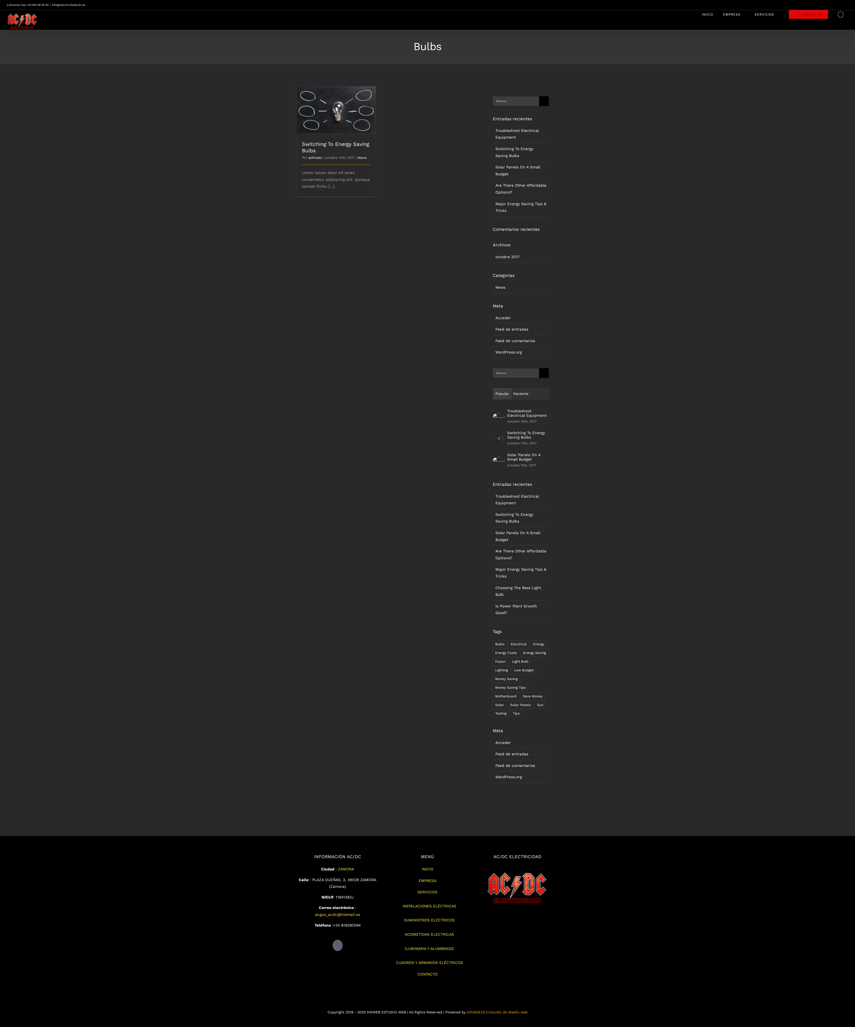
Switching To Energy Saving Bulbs (336, 106)
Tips (516, 713)
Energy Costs (506, 653)
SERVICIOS (427, 892)
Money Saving (506, 679)
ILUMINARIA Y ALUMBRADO (429, 948)
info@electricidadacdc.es (68, 4)
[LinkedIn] (338, 945)
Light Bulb (520, 661)
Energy (538, 644)
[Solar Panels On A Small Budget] (498, 460)
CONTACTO (427, 974)
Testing (501, 713)
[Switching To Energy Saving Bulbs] (498, 438)
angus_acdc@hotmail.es (337, 914)
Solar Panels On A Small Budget (523, 457)
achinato (315, 158)
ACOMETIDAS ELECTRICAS (429, 934)
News (362, 158)
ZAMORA (346, 869)
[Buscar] (841, 14)
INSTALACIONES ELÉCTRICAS (429, 906)
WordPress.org (508, 352)
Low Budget (524, 670)
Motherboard (506, 696)
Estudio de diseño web (508, 1012)
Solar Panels (520, 705)
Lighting (501, 670)
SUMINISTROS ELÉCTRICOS (429, 920)
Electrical (519, 644)
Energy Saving (534, 653)
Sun (540, 705)
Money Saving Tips (510, 688)
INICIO (427, 869)
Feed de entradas (511, 329)
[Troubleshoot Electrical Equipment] (498, 416)
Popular (502, 394)
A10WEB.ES (475, 1012)
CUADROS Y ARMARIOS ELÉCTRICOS (429, 962)
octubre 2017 (507, 257)
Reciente (520, 394)
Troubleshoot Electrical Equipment (527, 413)
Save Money (533, 696)
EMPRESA (427, 880)
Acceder (503, 318)
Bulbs (500, 644)
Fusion (500, 661)
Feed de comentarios (515, 341)
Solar (499, 705)
